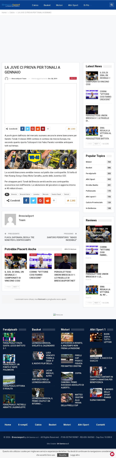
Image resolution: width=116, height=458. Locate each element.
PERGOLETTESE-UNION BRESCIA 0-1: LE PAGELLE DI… (97, 118)
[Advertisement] (58, 39)
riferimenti (41, 299)
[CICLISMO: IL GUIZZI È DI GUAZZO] (96, 352)
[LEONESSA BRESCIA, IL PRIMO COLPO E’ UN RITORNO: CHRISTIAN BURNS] (38, 392)
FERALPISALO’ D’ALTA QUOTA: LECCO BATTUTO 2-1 (14, 345)
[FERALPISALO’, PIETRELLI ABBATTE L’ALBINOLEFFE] (9, 398)
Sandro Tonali (56, 194)
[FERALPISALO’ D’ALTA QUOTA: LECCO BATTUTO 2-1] (9, 337)
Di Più (86, 5)
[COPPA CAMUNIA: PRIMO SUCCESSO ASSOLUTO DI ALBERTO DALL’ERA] (67, 376)
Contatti (100, 424)
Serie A (66, 194)
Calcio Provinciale (94, 202)
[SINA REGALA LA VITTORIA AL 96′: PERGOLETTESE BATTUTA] (92, 131)
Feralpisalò (91, 173)
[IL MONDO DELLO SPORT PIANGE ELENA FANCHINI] (96, 392)
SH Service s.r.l (63, 444)
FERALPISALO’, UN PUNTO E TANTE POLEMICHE (11, 367)
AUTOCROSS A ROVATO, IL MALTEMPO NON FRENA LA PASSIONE (71, 345)
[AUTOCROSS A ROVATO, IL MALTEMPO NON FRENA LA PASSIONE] (67, 337)
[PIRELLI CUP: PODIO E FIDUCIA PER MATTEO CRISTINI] (67, 358)
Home (8, 424)
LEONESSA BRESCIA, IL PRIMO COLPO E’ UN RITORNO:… (42, 401)
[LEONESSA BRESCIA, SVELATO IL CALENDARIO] (38, 337)
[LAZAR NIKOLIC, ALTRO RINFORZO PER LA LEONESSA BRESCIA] (38, 373)
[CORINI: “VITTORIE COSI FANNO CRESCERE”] (40, 261)
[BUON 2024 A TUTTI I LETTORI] (96, 337)
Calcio (35, 5)
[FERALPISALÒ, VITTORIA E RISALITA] (9, 380)
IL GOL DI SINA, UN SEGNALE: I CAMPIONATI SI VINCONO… (98, 234)
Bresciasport (18, 437)
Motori (59, 5)
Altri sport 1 (91, 197)
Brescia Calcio (25, 194)
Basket (47, 5)
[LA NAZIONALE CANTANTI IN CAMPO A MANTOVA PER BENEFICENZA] (96, 371)
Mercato (45, 194)
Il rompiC (23, 424)
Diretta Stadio (92, 185)
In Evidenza (91, 208)
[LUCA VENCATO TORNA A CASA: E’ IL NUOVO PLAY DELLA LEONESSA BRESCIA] (38, 355)
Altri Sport (73, 5)
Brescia (14, 194)
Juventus (36, 194)
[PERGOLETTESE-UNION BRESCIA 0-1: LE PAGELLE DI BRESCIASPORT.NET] (65, 261)
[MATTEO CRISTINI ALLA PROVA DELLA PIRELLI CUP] (67, 397)
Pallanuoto (91, 191)
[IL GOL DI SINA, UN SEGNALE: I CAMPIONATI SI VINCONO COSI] (16, 261)
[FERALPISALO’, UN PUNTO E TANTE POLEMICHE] (9, 358)
